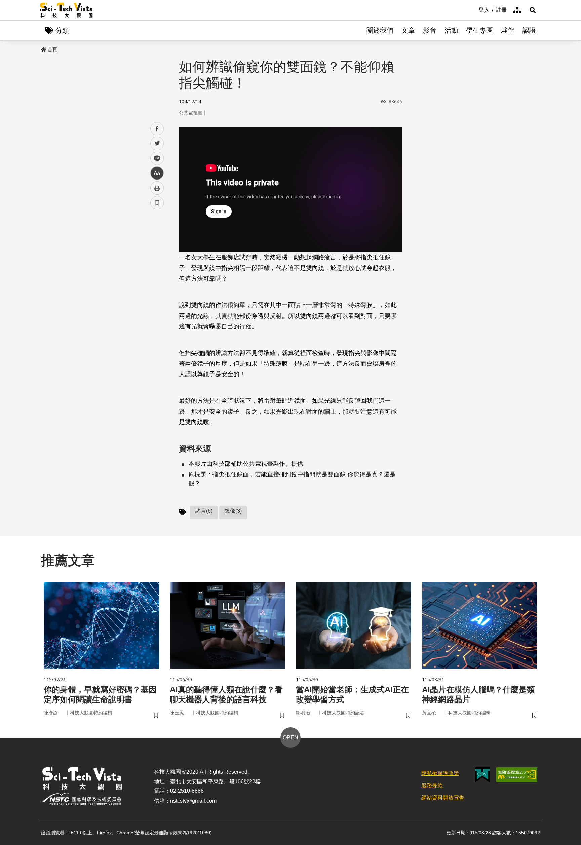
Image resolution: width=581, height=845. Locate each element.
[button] (532, 10)
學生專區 (479, 30)
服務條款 (432, 785)
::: (474, 9)
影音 (429, 30)
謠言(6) (203, 511)
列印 (157, 188)
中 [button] (157, 173)
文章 (408, 30)
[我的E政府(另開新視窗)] (482, 774)
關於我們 (379, 30)
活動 (451, 30)
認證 (529, 30)
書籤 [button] (157, 202)
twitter (157, 144)
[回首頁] (66, 10)
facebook (157, 129)
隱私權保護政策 (440, 773)
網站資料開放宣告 (442, 798)
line (155, 158)
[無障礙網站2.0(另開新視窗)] (516, 774)
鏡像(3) (233, 511)
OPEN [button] (290, 737)
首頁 (52, 49)
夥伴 (507, 30)
